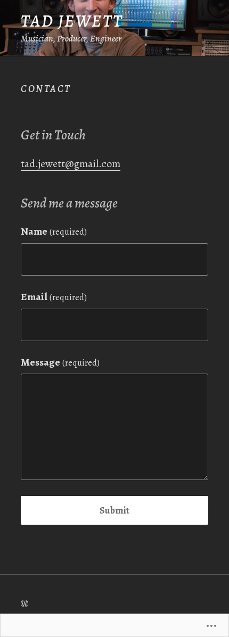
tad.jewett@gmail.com (70, 163)
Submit (114, 510)
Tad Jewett (72, 21)
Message (60, 362)
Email (54, 296)
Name (54, 231)
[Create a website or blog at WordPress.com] (24, 603)
